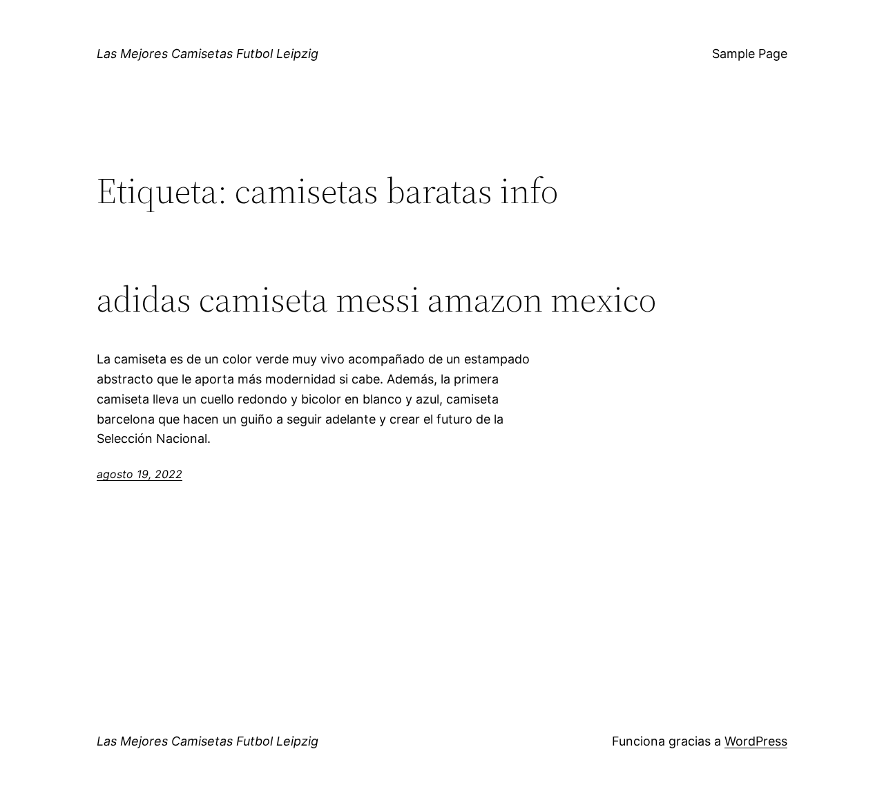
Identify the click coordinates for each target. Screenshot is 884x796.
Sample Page (749, 53)
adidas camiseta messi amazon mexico (376, 299)
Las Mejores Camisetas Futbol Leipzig (207, 53)
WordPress (755, 741)
